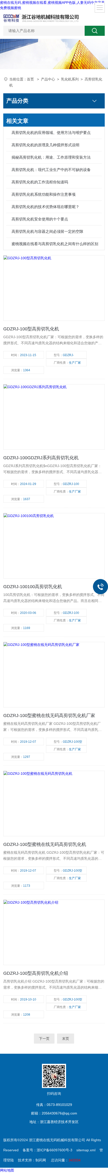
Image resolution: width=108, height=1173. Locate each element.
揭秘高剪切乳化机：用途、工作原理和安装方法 (51, 157)
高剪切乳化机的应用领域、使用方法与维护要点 (51, 132)
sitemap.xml (85, 1150)
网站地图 (7, 1170)
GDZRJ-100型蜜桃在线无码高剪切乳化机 (44, 844)
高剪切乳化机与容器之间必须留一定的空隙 (47, 231)
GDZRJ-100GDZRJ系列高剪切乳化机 (41, 457)
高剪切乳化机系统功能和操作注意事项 (44, 194)
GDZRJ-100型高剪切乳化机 (31, 328)
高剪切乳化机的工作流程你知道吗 (40, 182)
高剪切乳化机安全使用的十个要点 (40, 219)
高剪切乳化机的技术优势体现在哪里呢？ (45, 207)
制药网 (40, 1160)
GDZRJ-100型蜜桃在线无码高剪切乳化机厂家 (49, 715)
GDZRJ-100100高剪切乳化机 (32, 586)
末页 (65, 1039)
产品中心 (48, 79)
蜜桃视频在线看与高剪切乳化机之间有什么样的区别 (55, 244)
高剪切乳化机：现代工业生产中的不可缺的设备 (51, 169)
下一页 (44, 1039)
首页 (31, 79)
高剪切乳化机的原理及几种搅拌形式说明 (45, 145)
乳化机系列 (70, 79)
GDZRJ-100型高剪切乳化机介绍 (35, 973)
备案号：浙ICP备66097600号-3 (47, 1150)
